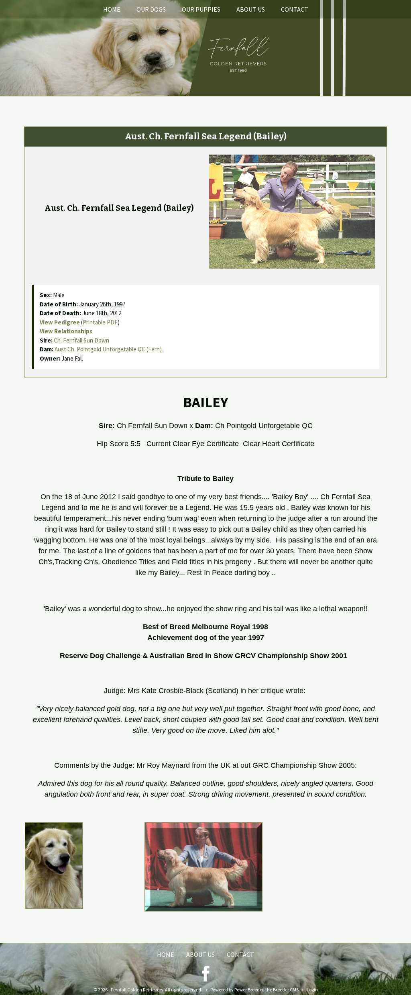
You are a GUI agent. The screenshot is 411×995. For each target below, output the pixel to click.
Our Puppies (201, 9)
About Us (250, 9)
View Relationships (66, 331)
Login (312, 990)
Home (111, 9)
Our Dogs (151, 9)
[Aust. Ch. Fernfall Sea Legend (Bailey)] (292, 211)
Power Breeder (248, 990)
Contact (294, 9)
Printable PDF (100, 322)
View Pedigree (60, 322)
